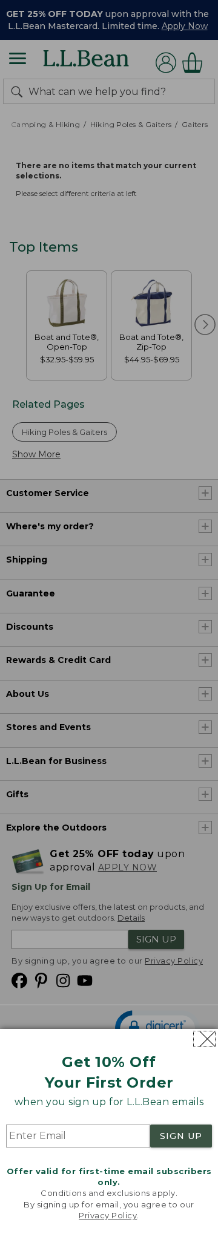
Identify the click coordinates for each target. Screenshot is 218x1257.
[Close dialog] (204, 1038)
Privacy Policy (108, 1215)
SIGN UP (181, 1136)
